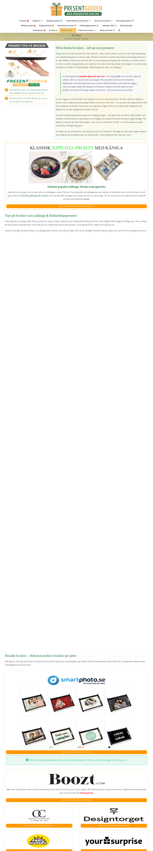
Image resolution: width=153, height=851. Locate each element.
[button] (119, 30)
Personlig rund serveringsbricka (113, 323)
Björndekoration (40, 394)
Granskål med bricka (40, 532)
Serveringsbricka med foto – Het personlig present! (40, 253)
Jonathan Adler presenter (40, 602)
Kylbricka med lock (113, 394)
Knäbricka (113, 532)
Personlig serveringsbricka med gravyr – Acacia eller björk (113, 253)
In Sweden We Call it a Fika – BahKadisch (113, 465)
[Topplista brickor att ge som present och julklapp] (76, 145)
